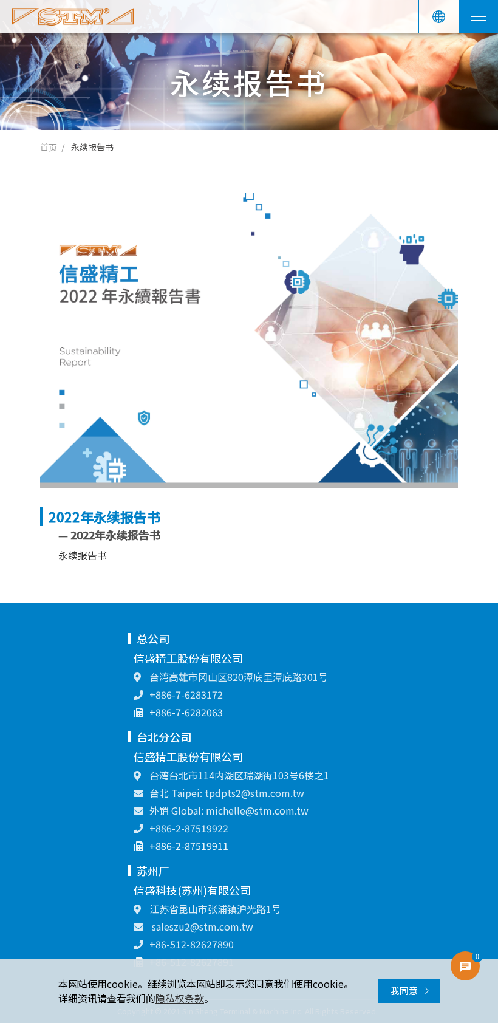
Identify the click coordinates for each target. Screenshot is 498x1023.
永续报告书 (92, 147)
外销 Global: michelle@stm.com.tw (229, 810)
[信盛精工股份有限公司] (73, 17)
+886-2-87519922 (188, 828)
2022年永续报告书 (104, 516)
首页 (48, 147)
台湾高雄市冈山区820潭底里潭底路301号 (237, 676)
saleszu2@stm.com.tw (201, 926)
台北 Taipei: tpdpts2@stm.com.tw (226, 792)
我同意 (405, 990)
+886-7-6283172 (186, 694)
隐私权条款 (179, 998)
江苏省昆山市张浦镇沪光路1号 (214, 909)
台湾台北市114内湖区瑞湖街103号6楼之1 (238, 775)
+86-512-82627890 (191, 944)
